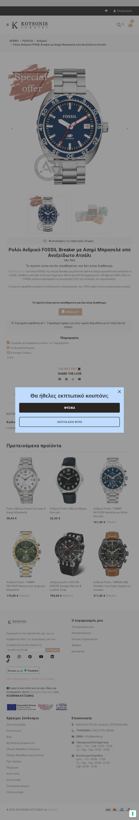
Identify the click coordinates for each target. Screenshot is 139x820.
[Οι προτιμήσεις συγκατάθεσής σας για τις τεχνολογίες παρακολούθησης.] (132, 813)
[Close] (119, 391)
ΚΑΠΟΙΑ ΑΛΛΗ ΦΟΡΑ (69, 422)
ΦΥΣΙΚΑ (69, 408)
